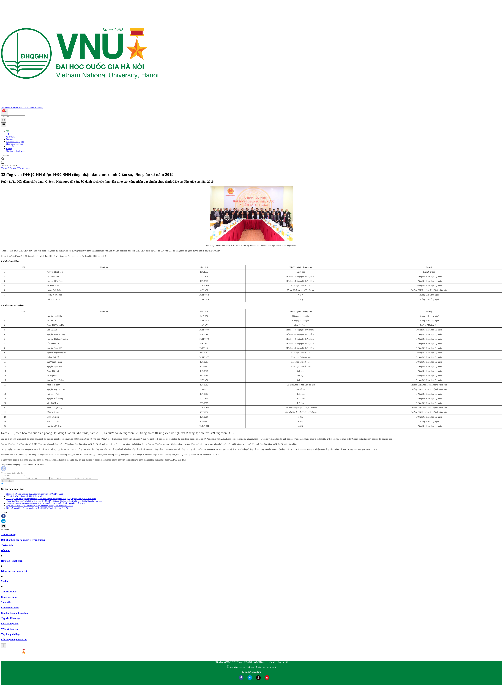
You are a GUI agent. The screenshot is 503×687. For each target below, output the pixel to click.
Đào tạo (9, 139)
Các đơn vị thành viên (15, 151)
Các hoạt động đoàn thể (14, 639)
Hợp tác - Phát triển (12, 560)
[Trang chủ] (79, 105)
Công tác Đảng (9, 597)
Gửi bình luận (7, 481)
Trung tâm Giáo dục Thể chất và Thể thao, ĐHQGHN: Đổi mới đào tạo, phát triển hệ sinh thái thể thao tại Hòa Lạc (54, 501)
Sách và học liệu (9, 623)
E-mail (24, 107)
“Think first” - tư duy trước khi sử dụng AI (24, 496)
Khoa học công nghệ (15, 141)
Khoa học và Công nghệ (14, 571)
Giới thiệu (10, 137)
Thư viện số (6, 107)
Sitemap (39, 107)
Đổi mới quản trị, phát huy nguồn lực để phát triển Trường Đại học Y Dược (37, 508)
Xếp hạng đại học (10, 634)
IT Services (31, 107)
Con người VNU (10, 607)
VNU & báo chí (9, 629)
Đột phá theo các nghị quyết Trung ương (23, 539)
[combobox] (4, 112)
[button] (251, 516)
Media (4, 581)
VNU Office (16, 107)
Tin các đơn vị (9, 591)
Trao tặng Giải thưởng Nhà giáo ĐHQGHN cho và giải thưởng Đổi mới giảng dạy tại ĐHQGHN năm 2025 (51, 498)
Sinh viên (10, 146)
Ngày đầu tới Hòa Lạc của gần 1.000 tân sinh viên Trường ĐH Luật (34, 494)
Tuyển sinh (7, 545)
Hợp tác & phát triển (14, 144)
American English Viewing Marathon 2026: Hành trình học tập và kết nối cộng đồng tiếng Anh (45, 503)
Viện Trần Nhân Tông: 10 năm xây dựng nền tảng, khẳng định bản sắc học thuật (39, 506)
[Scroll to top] (3, 646)
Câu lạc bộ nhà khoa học (14, 613)
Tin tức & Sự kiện (8, 168)
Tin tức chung (24, 168)
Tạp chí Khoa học (10, 618)
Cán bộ (9, 148)
